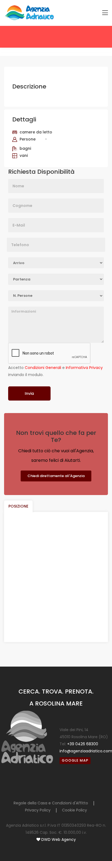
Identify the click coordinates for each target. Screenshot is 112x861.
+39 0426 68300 (82, 744)
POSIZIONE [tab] (18, 506)
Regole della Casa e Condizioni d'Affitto (51, 803)
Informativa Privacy (84, 367)
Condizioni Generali (43, 367)
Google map (75, 760)
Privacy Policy (38, 810)
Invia (29, 393)
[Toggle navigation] (105, 12)
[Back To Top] (97, 846)
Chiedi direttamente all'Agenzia (56, 475)
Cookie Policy (74, 810)
